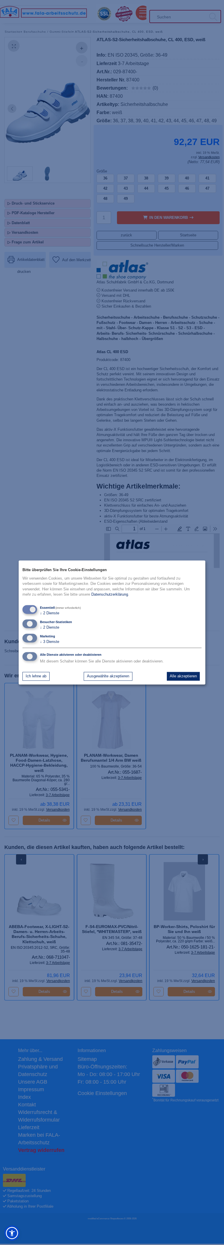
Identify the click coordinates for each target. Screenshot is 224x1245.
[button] (12, 1233)
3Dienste (49, 642)
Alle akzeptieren (183, 676)
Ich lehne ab (36, 676)
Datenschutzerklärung (109, 594)
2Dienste (49, 613)
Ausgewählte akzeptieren (108, 676)
